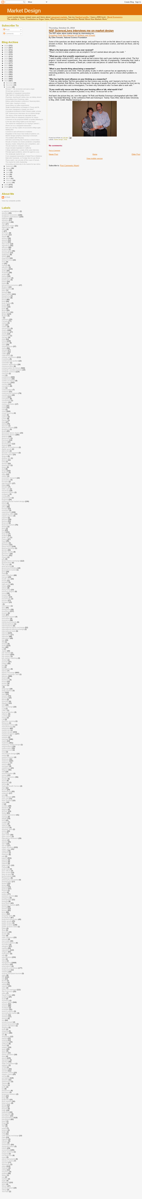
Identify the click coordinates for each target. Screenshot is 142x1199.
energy (4, 496)
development (7, 444)
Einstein (5, 487)
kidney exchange (8, 672)
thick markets (7, 1101)
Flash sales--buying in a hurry (16, 103)
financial (5, 523)
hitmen (4, 588)
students (5, 1069)
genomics (5, 554)
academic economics (10, 215)
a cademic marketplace (10, 211)
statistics (5, 1065)
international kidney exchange (13, 627)
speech (4, 1053)
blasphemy (6, 296)
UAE (3, 1134)
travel (4, 1121)
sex (3, 1020)
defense (5, 436)
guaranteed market (9, 570)
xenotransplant (7, 1188)
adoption (5, 220)
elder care (5, 489)
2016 (6, 67)
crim (3, 409)
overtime (5, 853)
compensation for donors (11, 368)
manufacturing (7, 726)
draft (3, 469)
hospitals (5, 597)
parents (4, 860)
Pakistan (5, 854)
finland (4, 526)
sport (4, 1056)
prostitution (6, 917)
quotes (4, 934)
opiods (4, 840)
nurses (4, 824)
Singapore (6, 1036)
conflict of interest (8, 381)
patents (4, 863)
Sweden (5, 1080)
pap (3, 856)
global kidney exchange (11, 561)
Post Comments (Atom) (69, 166)
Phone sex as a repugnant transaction (18, 125)
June (8, 172)
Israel (4, 645)
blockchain (6, 298)
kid (3, 667)
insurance (5, 620)
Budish (4, 316)
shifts (4, 1029)
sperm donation (8, 1054)
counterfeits (6, 400)
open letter (6, 835)
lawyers (5, 696)
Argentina (5, 258)
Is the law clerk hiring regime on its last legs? (21, 121)
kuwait (4, 685)
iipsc (3, 608)
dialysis (4, 445)
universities (6, 1145)
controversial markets (10, 393)
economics (6, 480)
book (4, 301)
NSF (3, 820)
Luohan (5, 716)
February (9, 180)
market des (6, 730)
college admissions (9, 357)
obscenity (5, 827)
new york (5, 799)
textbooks (5, 1099)
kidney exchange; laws (10, 674)
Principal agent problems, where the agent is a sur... (23, 152)
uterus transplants (8, 1159)
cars (3, 325)
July (7, 170)
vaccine (5, 1163)
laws (3, 694)
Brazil (4, 310)
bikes (4, 290)
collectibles (6, 355)
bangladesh (6, 278)
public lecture (7, 923)
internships (6, 635)
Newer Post (53, 154)
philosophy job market (10, 880)
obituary (5, 826)
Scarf (4, 999)
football (4, 536)
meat (4, 752)
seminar (5, 1017)
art (3, 263)
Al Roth (7, 197)
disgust (4, 456)
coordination (6, 395)
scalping (5, 997)
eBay (4, 474)
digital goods (7, 449)
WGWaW (5, 1182)
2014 (6, 72)
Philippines (6, 878)
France (4, 539)
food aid (5, 534)
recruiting (5, 945)
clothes (4, 352)
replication (6, 954)
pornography (7, 899)
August (8, 168)
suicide (4, 1071)
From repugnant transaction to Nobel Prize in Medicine (24, 156)
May (7, 174)
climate (4, 350)
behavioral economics (10, 285)
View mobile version (95, 158)
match (4, 741)
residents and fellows (10, 968)
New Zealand (7, 800)
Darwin (4, 420)
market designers (8, 734)
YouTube (5, 1191)
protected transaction (10, 919)
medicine (5, 761)
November (9, 85)
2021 (6, 56)
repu (3, 959)
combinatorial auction (10, 361)
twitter (4, 1132)
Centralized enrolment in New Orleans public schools (23, 111)
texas (4, 1098)
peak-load (5, 869)
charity (4, 334)
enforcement (6, 498)
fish (3, 530)
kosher (4, 683)
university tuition (8, 1146)
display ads (6, 458)
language (5, 689)
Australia (5, 272)
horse (4, 593)
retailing (5, 972)
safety (4, 984)
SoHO (4, 1045)
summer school (7, 1072)
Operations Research (10, 838)
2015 (6, 70)
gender (4, 550)
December (9, 83)
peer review (6, 872)
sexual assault (7, 1022)
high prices (6, 584)
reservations (6, 966)
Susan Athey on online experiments (17, 105)
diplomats (5, 451)
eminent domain (8, 492)
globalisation (7, 563)
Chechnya (6, 336)
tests (3, 1096)
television (5, 1092)
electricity (5, 490)
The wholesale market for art (15, 154)
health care (6, 579)
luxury (4, 717)
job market (6, 654)
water (4, 1181)
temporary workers (9, 1094)
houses (4, 600)
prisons (4, 908)
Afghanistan (6, 227)
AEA (3, 224)
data (3, 422)
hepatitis (5, 582)
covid (4, 406)
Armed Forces (7, 260)
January (9, 182)
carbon (4, 323)
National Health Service (11, 786)
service (4, 1018)
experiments (6, 512)
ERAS (4, 503)
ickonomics (6, 606)
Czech (4, 418)
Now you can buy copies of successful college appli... (23, 127)
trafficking (5, 1112)
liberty (4, 699)
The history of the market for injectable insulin (21, 115)
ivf (2, 649)
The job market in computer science (18, 146)
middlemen (6, 768)
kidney (4, 671)
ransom (4, 939)
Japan (4, 651)
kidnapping (6, 669)
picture (4, 883)
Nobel (4, 813)
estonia (4, 505)
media (4, 755)
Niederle (5, 808)
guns (4, 572)
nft (3, 804)
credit (4, 408)
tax (3, 1089)
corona (4, 397)
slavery (4, 1038)
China (4, 341)
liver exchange (7, 707)
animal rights (7, 251)
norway (4, 817)
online (4, 831)
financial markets (8, 525)
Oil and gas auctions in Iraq (15, 91)
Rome (4, 981)
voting (4, 1170)
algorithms (6, 245)
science (5, 1006)
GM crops (5, 564)
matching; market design (11, 745)
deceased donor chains (11, 433)
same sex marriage (9, 990)
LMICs (4, 710)
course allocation (8, 404)
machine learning (8, 721)
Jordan (4, 660)
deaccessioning (8, 427)
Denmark (5, 440)
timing (4, 1105)
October (9, 87)
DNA (3, 462)
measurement (7, 750)
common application (9, 364)
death (4, 431)
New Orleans (7, 797)
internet (4, 633)
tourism (4, 1108)
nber (3, 788)
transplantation (7, 1117)
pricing (4, 907)
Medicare (5, 759)
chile (3, 339)
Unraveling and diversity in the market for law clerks (23, 164)
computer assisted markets (12, 370)
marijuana (5, 728)
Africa (4, 229)
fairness (5, 519)
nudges (4, 822)
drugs (4, 471)
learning (5, 698)
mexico (4, 764)
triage (4, 1123)
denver (4, 442)
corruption (5, 399)
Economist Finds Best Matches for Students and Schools (72, 35)
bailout (4, 276)
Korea (4, 681)
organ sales (6, 849)
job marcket (6, 653)
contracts (5, 391)
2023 (6, 52)
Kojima (4, 678)
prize (4, 912)
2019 (6, 61)
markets (5, 737)
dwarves (5, 472)
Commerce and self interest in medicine (19, 131)
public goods (7, 921)
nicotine (5, 806)
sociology (5, 1042)
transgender (6, 1114)
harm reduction (7, 575)
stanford (5, 1062)
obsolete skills (7, 829)
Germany (5, 555)
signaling (5, 1033)
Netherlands (6, 791)
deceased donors (8, 435)
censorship (6, 328)
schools (5, 1004)
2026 (6, 45)
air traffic (5, 235)
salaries (5, 986)
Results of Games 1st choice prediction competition (23, 142)
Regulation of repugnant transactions (18, 93)
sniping (4, 1040)
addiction (5, 218)
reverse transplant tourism (11, 973)
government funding (9, 568)
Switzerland (6, 1081)
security (5, 1015)
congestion (6, 382)
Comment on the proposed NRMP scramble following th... (25, 119)
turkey (4, 1128)
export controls (7, 516)
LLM (3, 708)
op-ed (4, 833)
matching (5, 743)
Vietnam (5, 1168)
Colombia (5, 359)
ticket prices (6, 1103)
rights (4, 975)
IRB (3, 642)
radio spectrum (7, 937)
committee (6, 363)
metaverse (6, 763)
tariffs (4, 1087)
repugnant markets (59, 17)
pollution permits (8, 896)
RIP (3, 977)
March (8, 178)
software (5, 1044)
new (3, 795)
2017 (6, 65)
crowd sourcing (7, 413)
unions (4, 1143)
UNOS (4, 1148)
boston (4, 307)
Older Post (136, 154)
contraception (7, 390)
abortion (5, 213)
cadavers (5, 319)
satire (4, 993)
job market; (6, 656)
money (4, 775)
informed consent (8, 617)
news (65, 139)
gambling (5, 545)
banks (4, 281)
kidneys (5, 676)
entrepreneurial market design (13, 501)
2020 (6, 59)
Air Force (5, 233)
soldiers (5, 1047)
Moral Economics (114, 17)
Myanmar (5, 782)
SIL (3, 1035)
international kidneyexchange (13, 629)
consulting (6, 386)
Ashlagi (4, 265)
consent (5, 384)
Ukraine (5, 1141)
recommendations (8, 943)
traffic (4, 1110)
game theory (6, 546)
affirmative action (8, 226)
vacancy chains (7, 1161)
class (4, 345)
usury (4, 1157)
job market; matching (9, 658)
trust (3, 1125)
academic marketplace (10, 217)
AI (2, 231)
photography (6, 881)
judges (4, 663)
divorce (4, 460)
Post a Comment (54, 150)
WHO (4, 1184)
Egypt (4, 485)
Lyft (3, 719)
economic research (9, 478)
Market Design (24, 11)
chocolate (5, 343)
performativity (7, 876)
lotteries (5, 714)
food (3, 532)
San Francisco (7, 991)
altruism (5, 247)
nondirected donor (9, 815)
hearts (4, 581)
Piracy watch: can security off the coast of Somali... (23, 160)
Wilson (4, 1186)
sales (4, 988)
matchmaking (7, 746)
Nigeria (4, 809)
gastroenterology (8, 548)
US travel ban (7, 1155)
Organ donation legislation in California (18, 148)
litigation (5, 703)
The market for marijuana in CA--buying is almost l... (23, 123)
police (4, 892)
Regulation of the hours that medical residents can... (23, 134)
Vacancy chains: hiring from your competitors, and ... (23, 144)
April (7, 176)
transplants (6, 1119)
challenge (5, 332)
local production (8, 712)
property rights (7, 916)
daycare (5, 426)
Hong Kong (6, 590)
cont (3, 388)
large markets (7, 690)
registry (4, 948)
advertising (6, 222)
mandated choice (8, 725)
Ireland (4, 644)
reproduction (6, 957)
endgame (5, 494)
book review (6, 303)
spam (4, 1051)
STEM (4, 1067)
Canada (5, 321)
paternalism (6, 865)
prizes (4, 914)
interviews (5, 638)
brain (4, 308)
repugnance (6, 963)
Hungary (5, 602)
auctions (5, 269)
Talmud (4, 1085)
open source (6, 836)
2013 (6, 74)
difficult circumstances (10, 447)
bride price (6, 312)
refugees (5, 946)
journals (5, 662)
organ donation (7, 847)
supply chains (7, 1074)
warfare (4, 1179)
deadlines (5, 429)
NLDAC (5, 811)
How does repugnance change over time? (20, 109)
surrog (4, 1076)
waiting (4, 1173)
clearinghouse (7, 346)
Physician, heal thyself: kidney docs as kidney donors (24, 97)
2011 (6, 79)
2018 (6, 63)
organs (4, 851)
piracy (4, 885)
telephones (6, 1090)
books (4, 305)
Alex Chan (6, 244)
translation (6, 1116)
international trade (9, 631)
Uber (4, 1137)
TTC (3, 1126)
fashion (4, 521)
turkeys (4, 1130)
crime (4, 411)
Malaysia (5, 723)
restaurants (6, 970)
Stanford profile (82, 17)
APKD (4, 256)
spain (4, 1049)
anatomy (5, 249)
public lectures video (9, 926)
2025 (6, 48)
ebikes (4, 476)
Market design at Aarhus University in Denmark (21, 136)
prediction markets (9, 905)
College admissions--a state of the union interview (22, 150)
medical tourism (8, 757)
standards (5, 1060)
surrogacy (5, 1078)
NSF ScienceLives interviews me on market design (81, 30)
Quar (4, 930)
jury (3, 665)
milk (3, 772)
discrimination (7, 454)
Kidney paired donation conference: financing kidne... (23, 101)
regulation (5, 950)
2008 (6, 187)
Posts (7, 30)
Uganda (5, 1139)
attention (5, 267)
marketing (5, 736)
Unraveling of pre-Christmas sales (17, 99)
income (4, 613)
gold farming (6, 566)
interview (5, 636)
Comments (9, 34)
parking (4, 862)
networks (5, 793)
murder (4, 779)
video (4, 1166)
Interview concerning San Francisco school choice (23, 140)
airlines (4, 238)
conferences (6, 379)
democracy (6, 438)
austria (4, 274)
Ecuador (5, 481)
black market (6, 294)
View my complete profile (11, 201)
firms (3, 528)
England (5, 499)
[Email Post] (69, 137)
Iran (3, 640)
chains (4, 330)
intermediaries (7, 626)
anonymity (6, 253)
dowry (4, 467)
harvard (5, 577)
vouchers (5, 1172)
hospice (5, 595)
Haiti (3, 573)
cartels (4, 327)
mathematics (6, 748)
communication (7, 366)
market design (58, 139)
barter (4, 283)
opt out (4, 845)
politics (4, 894)
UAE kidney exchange (10, 1135)
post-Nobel (6, 903)
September (10, 166)
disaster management (10, 453)
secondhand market (9, 1013)
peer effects (6, 871)
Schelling (5, 1000)
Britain (4, 314)
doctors (4, 463)
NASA (4, 784)
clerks (4, 348)
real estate (6, 941)
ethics (4, 507)
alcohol (4, 242)
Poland (4, 890)
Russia (4, 982)
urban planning (7, 1152)
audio (4, 271)
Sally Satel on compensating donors (18, 95)
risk (3, 979)
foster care (6, 537)
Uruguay (5, 1154)
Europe (4, 508)
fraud (4, 541)
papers (4, 858)
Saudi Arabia (7, 995)
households (6, 599)
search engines (7, 1011)
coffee (4, 354)
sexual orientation (8, 1026)
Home (94, 154)
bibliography (6, 289)
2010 (6, 81)
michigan (5, 766)
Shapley (5, 1027)
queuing (5, 932)
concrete (5, 373)
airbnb (4, 236)
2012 (6, 76)
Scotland (5, 1008)
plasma (4, 887)
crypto (4, 415)
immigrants (6, 609)
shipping (5, 1031)
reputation (5, 964)
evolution (5, 510)
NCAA (4, 790)
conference (6, 377)
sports (4, 1058)
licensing (5, 701)
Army (4, 262)
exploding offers (8, 514)
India (4, 615)
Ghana (4, 557)
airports (4, 240)
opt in (4, 844)
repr (3, 955)
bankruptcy (6, 280)
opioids (4, 842)
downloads (6, 465)
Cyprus (4, 417)
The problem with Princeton (15, 138)
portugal (5, 901)
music (4, 781)
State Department (8, 1063)
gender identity (7, 552)
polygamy (5, 898)
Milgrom (5, 770)
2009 (6, 185)
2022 (6, 54)
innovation (6, 618)
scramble (5, 1009)
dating (4, 424)
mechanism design (9, 754)
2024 (6, 50)
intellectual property (9, 622)
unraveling (6, 1150)
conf (3, 375)
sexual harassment (9, 1024)
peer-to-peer (6, 874)
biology (4, 292)
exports (4, 517)
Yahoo (4, 1190)
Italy (3, 647)
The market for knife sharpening (16, 162)
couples (5, 402)
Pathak (4, 867)
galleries (5, 543)
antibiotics (5, 254)
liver (3, 705)
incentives (5, 611)
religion (4, 952)
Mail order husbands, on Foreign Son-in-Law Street (23, 158)
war (3, 1177)
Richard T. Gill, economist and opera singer (20, 89)
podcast (5, 889)
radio (4, 935)
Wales (4, 1175)
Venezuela (6, 1164)
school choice (7, 1002)
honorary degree (8, 591)
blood (4, 299)
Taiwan (4, 1083)
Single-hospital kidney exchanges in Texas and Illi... (23, 107)
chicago (5, 337)
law (3, 692)
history (4, 586)
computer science (8, 372)
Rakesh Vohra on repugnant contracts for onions (22, 117)
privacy (4, 910)
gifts (3, 559)
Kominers (5, 680)
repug (4, 961)
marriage (5, 739)
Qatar (4, 928)
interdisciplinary (8, 624)
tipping (4, 1107)
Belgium (5, 287)
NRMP (4, 818)
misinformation (7, 773)
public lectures (7, 925)
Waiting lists (9, 129)
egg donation (7, 483)
